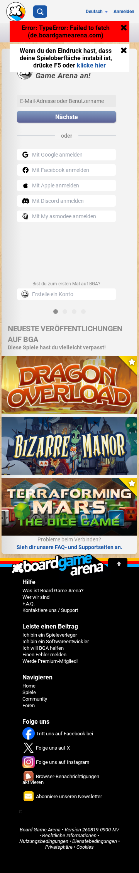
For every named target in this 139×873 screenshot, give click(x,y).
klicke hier (91, 65)
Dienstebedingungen (94, 841)
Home (29, 686)
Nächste (66, 117)
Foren (28, 705)
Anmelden (124, 11)
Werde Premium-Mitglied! (50, 661)
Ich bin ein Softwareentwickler (55, 641)
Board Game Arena (40, 830)
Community (34, 699)
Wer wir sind (35, 597)
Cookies (85, 847)
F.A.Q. (28, 604)
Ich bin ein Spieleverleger (49, 635)
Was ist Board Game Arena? (52, 590)
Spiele (29, 692)
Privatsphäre (59, 847)
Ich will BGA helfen (43, 648)
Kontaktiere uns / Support (50, 610)
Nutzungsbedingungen (43, 841)
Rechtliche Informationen (69, 835)
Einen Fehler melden (44, 654)
